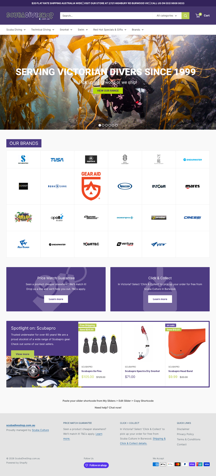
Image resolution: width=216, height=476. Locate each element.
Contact (182, 444)
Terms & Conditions (188, 439)
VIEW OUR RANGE (108, 90)
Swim (81, 29)
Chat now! (115, 407)
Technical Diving (41, 29)
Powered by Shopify (16, 462)
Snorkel (64, 29)
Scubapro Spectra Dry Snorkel (142, 371)
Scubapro (87, 366)
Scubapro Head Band (180, 371)
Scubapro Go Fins (91, 371)
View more (22, 354)
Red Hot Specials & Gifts (108, 29)
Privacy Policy (185, 434)
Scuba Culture (40, 430)
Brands (136, 29)
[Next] (209, 354)
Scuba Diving (14, 29)
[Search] (185, 15)
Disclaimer (183, 429)
